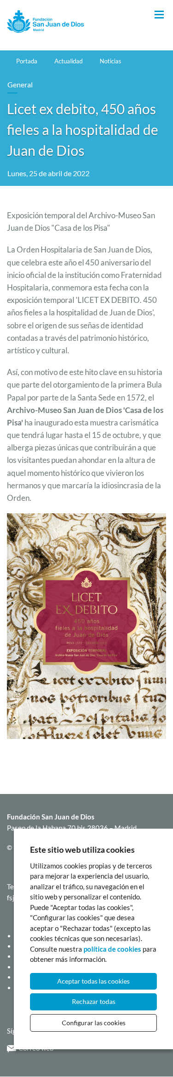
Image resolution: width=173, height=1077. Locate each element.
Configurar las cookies (93, 1023)
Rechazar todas (93, 1001)
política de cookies (112, 949)
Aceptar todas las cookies (93, 981)
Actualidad (68, 61)
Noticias (110, 61)
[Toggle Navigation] (159, 15)
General (20, 84)
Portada (26, 61)
